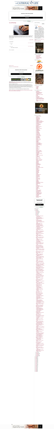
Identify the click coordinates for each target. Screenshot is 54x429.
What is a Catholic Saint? (39, 282)
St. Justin (37, 219)
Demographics (38, 137)
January (37, 211)
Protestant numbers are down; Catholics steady (39, 338)
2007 (36, 356)
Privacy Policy (38, 56)
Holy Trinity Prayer (38, 314)
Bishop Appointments (38, 126)
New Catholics (38, 166)
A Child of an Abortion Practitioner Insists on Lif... (40, 283)
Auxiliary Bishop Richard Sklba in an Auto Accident (40, 301)
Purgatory (37, 180)
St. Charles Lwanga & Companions (38, 228)
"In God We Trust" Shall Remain (40, 275)
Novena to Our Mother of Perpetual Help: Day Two (39, 300)
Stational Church (38, 190)
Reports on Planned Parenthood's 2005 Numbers (40, 267)
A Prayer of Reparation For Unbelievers (39, 255)
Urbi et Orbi (37, 194)
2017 (36, 364)
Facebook (37, 86)
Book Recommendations (39, 92)
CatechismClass (38, 130)
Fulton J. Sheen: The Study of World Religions (39, 241)
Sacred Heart (37, 185)
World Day (37, 197)
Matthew (40, 26)
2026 (36, 371)
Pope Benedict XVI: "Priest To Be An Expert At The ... (40, 265)
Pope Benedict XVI (38, 174)
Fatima (37, 145)
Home (13, 65)
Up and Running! (12, 22)
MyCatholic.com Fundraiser (39, 305)
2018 (36, 365)
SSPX (37, 189)
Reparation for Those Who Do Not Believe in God (40, 328)
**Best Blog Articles (38, 116)
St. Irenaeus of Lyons (38, 339)
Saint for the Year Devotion (39, 186)
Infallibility (37, 154)
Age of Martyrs (38, 117)
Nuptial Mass (37, 168)
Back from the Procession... (39, 292)
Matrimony (37, 161)
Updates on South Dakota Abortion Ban (39, 223)
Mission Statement (38, 55)
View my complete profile (38, 40)
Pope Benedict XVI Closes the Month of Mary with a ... (39, 218)
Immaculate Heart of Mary (39, 323)
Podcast (37, 173)
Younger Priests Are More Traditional (39, 239)
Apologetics (37, 91)
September (37, 353)
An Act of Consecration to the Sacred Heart (39, 216)
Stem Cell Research (38, 191)
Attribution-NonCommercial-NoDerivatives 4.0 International (20, 82)
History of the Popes (38, 150)
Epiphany (37, 141)
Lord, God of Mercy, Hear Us (39, 293)
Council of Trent (38, 134)
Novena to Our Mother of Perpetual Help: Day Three (39, 308)
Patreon (37, 87)
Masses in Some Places (39, 159)
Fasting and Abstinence (39, 143)
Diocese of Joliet (38, 138)
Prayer (37, 177)
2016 (36, 363)
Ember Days (37, 140)
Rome (37, 184)
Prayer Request (38, 178)
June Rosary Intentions (39, 217)
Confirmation (37, 132)
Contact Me (37, 58)
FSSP (37, 148)
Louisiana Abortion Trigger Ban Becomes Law (39, 296)
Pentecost (37, 171)
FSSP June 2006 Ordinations (39, 261)
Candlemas (37, 129)
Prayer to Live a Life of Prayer (39, 276)
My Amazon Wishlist (38, 57)
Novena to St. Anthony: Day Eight (40, 263)
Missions (37, 162)
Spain (37, 188)
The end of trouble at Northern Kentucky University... (39, 334)
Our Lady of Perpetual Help (39, 336)
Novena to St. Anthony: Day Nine (40, 270)
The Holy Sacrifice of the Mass (40, 98)
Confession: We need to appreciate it (39, 285)
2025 (36, 370)
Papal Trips (37, 170)
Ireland (37, 155)
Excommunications (38, 342)
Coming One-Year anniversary (39, 246)
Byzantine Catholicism (39, 128)
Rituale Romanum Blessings (39, 182)
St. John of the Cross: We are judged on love (39, 349)
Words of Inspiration (38, 196)
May (36, 214)
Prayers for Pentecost (38, 232)
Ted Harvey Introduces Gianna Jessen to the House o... (39, 309)
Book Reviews (38, 127)
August (37, 352)
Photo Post (37, 172)
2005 (36, 209)
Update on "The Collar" (39, 337)
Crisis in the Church (38, 135)
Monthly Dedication (38, 164)
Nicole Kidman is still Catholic (39, 264)
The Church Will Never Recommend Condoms (39, 220)
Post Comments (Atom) (15, 66)
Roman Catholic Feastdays (39, 94)
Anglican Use (38, 119)
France (37, 147)
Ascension (37, 123)
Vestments (37, 195)
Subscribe (27, 17)
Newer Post (10, 65)
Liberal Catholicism (38, 158)
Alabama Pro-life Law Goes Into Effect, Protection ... (40, 350)
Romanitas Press (38, 183)
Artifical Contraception (39, 122)
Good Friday (37, 149)
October (37, 354)
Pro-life (37, 95)
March (37, 212)
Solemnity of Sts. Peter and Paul (40, 344)
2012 (36, 360)
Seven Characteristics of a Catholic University (39, 287)
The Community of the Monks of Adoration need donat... (40, 322)
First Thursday (38, 146)
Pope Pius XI (38, 176)
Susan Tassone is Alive (39, 341)
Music (37, 165)
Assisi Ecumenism (38, 124)
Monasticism (37, 163)
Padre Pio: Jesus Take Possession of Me (39, 294)
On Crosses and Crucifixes (39, 269)
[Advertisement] (38, 410)
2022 (36, 368)
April (36, 213)
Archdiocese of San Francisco (40, 121)
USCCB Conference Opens (39, 279)
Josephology (37, 156)
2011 (36, 359)
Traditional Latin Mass (39, 193)
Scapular (37, 187)
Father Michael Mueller (39, 144)
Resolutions (37, 181)
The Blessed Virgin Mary (39, 97)
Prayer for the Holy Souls (39, 329)
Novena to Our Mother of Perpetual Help (39, 297)
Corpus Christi (38, 133)
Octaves (37, 169)
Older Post (31, 65)
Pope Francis (38, 175)
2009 (36, 358)
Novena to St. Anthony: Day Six (40, 256)
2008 (36, 357)
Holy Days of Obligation (39, 151)
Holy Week (37, 152)
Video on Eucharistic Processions (40, 302)
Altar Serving (37, 118)
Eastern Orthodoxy (38, 139)
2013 (36, 361)
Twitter (37, 88)
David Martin (37, 136)
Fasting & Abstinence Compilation (39, 93)
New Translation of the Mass (39, 167)
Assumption (37, 125)
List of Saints (38, 96)
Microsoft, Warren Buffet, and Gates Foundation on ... (39, 335)
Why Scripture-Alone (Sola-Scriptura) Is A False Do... (39, 225)
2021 (36, 367)
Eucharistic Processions (39, 284)
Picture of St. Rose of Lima (39, 266)
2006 (36, 210)
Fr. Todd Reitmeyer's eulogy (39, 227)
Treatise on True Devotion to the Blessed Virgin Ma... (40, 257)
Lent (36, 157)
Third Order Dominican (39, 192)
